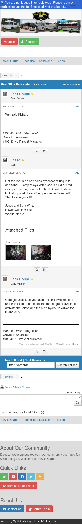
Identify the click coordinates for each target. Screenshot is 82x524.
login (66, 2)
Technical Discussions (37, 61)
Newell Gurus (9, 61)
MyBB (16, 521)
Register (31, 41)
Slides (61, 61)
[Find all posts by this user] (37, 151)
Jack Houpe (20, 93)
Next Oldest (13, 360)
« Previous (7, 75)
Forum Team (41, 509)
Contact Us (13, 509)
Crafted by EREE (28, 521)
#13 (77, 291)
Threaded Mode (72, 84)
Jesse (15, 160)
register (5, 6)
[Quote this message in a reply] (45, 151)
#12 (77, 172)
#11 (77, 106)
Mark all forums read (20, 486)
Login (11, 41)
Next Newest (33, 360)
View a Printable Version (17, 387)
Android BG (48, 521)
